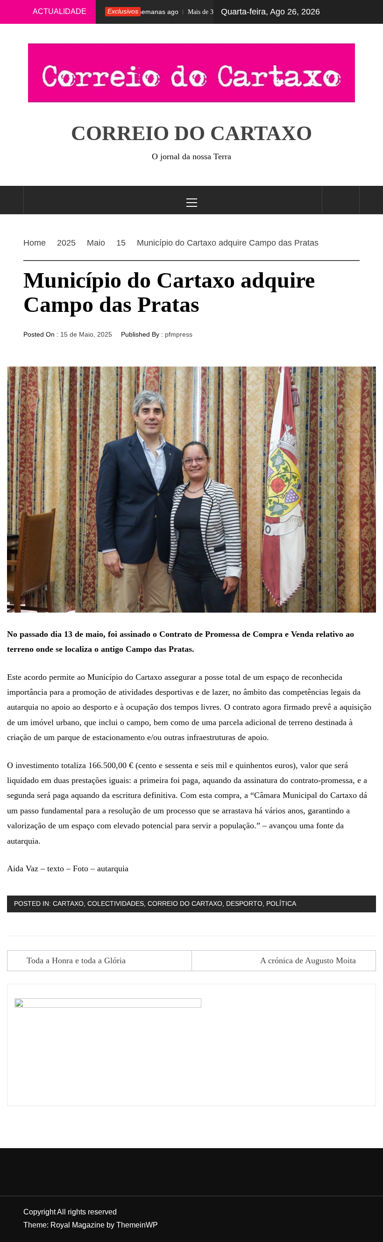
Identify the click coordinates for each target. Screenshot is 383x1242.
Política (281, 903)
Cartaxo (68, 903)
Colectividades (115, 903)
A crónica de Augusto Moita (308, 960)
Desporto (244, 903)
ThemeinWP (137, 1225)
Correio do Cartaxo (191, 133)
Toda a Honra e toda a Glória (76, 960)
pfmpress (178, 334)
